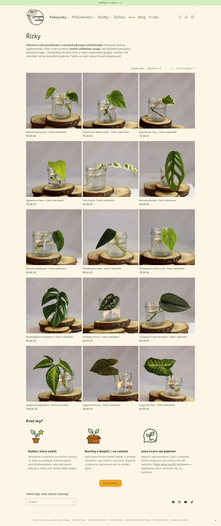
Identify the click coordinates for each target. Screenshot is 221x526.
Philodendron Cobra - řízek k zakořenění (102, 268)
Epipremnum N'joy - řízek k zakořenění (158, 132)
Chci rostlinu (110, 483)
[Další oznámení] (194, 2)
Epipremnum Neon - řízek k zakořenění (45, 200)
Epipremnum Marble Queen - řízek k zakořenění (106, 132)
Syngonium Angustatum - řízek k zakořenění (47, 405)
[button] (59, 17)
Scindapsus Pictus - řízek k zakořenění (101, 337)
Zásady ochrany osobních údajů (137, 520)
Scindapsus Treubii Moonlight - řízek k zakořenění (163, 337)
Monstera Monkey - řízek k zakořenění (157, 200)
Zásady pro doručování (97, 520)
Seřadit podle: (137, 68)
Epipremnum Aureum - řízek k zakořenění (46, 132)
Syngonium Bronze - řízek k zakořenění (101, 405)
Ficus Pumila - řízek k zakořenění (98, 200)
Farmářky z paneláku (48, 520)
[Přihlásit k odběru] (73, 502)
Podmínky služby (115, 520)
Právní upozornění (160, 520)
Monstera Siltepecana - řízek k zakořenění (46, 268)
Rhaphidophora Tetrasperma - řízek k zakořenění (49, 337)
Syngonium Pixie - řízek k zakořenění (157, 405)
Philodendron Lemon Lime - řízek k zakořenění (161, 268)
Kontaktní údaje (79, 520)
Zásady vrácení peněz (179, 520)
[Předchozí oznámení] (27, 2)
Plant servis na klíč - (165, 464)
